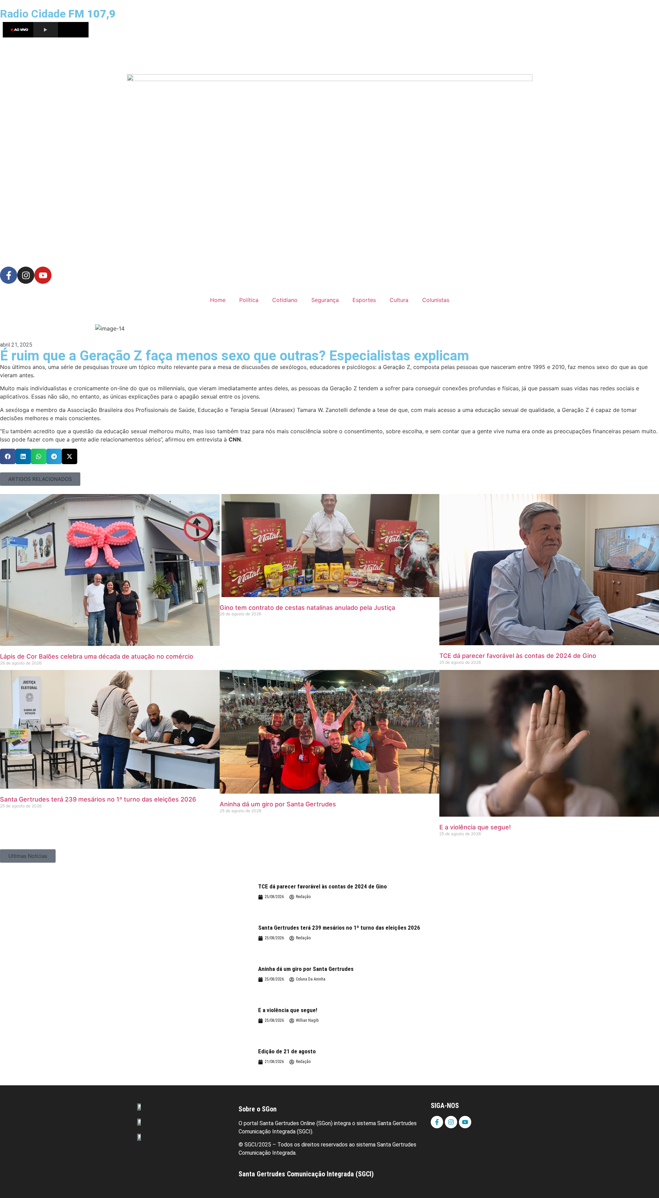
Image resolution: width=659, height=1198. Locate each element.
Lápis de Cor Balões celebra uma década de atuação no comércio (96, 656)
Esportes (364, 299)
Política (248, 299)
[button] (7, 456)
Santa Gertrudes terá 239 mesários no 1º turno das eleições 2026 (98, 799)
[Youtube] (42, 275)
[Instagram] (25, 275)
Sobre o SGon (258, 1109)
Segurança (325, 299)
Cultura (399, 299)
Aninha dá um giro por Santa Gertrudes (278, 804)
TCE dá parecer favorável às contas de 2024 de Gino (517, 655)
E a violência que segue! (475, 827)
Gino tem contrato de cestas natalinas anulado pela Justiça (307, 607)
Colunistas (435, 299)
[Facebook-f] (8, 275)
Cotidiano (285, 299)
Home (218, 299)
